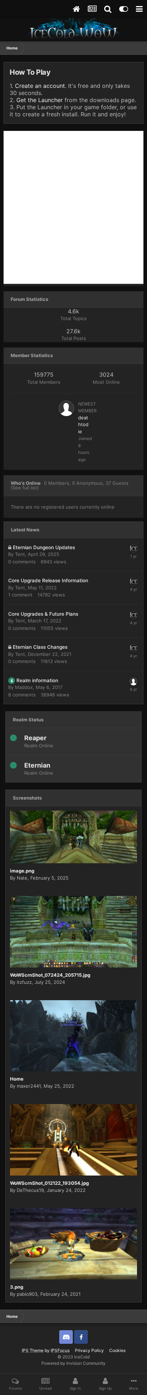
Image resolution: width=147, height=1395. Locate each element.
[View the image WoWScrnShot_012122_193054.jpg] (73, 1140)
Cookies (117, 1350)
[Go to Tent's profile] (133, 548)
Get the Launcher (39, 100)
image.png (22, 871)
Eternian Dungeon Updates (44, 547)
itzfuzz (24, 982)
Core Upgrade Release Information (48, 580)
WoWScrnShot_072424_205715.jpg (50, 975)
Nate (22, 878)
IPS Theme (33, 1350)
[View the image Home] (73, 1036)
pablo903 (27, 1294)
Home (17, 1079)
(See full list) (25, 487)
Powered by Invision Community (73, 1363)
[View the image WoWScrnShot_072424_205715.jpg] (73, 931)
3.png (16, 1287)
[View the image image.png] (73, 837)
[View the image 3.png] (73, 1244)
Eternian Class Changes (40, 647)
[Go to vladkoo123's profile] (133, 681)
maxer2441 (29, 1086)
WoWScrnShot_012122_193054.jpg (49, 1183)
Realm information (37, 680)
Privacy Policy (89, 1350)
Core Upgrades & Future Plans (43, 614)
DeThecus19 (30, 1190)
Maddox (24, 687)
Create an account (40, 85)
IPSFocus (60, 1350)
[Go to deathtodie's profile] (66, 408)
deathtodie (83, 424)
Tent (20, 554)
